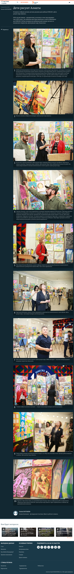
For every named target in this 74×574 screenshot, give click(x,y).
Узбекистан (41, 565)
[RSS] (59, 547)
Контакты (3, 549)
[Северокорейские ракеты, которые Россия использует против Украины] (46, 532)
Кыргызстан (4, 568)
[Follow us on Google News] (55, 547)
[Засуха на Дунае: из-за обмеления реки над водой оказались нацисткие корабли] (10, 532)
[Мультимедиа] (69, 2)
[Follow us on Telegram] (48, 547)
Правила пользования (6, 554)
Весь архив (69, 537)
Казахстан (3, 565)
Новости (21, 546)
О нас (2, 546)
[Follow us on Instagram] (41, 547)
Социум (21, 554)
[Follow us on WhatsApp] (52, 547)
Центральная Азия (23, 549)
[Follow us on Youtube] (38, 547)
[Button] (4, 30)
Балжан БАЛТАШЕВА (6, 9)
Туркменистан (23, 568)
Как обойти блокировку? (7, 552)
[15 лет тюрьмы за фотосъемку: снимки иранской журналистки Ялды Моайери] (28, 532)
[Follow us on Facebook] (45, 547)
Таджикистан (22, 565)
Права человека (23, 557)
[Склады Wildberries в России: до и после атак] (64, 532)
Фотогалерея (25, 2)
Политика (21, 552)
